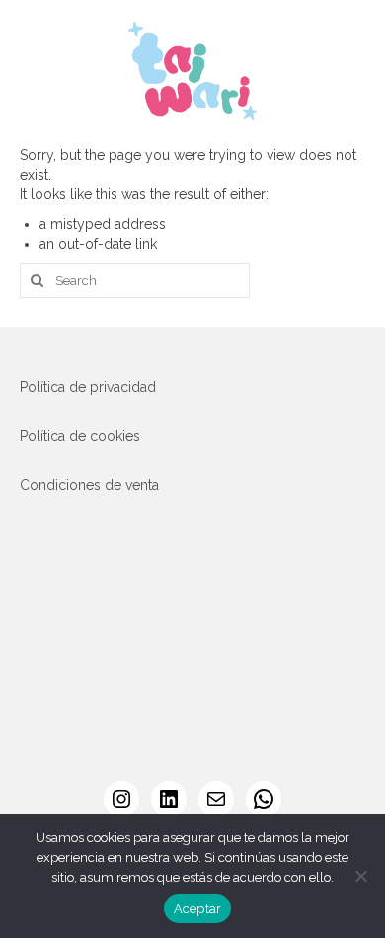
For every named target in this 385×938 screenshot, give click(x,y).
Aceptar (198, 909)
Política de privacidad (88, 387)
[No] (360, 876)
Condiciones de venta (89, 485)
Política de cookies (80, 436)
